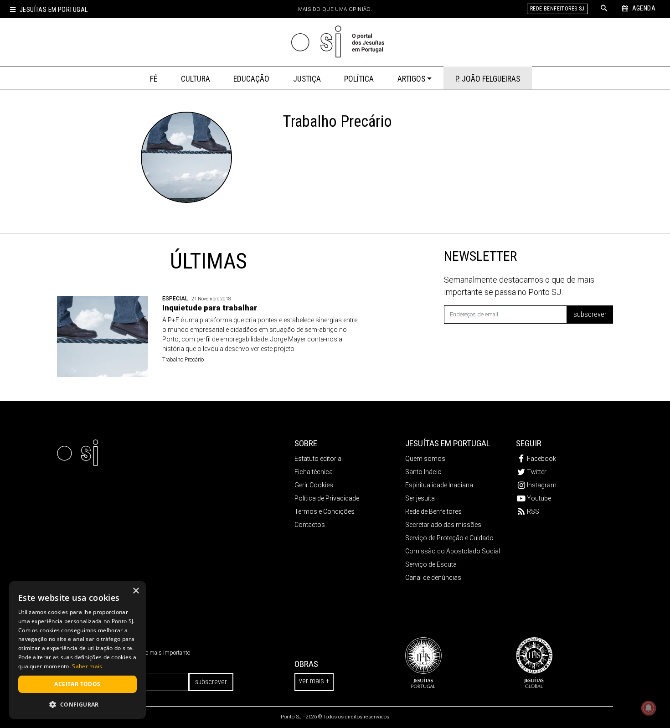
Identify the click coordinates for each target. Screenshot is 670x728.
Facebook (541, 458)
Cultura (195, 78)
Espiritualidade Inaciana (439, 485)
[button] (77, 704)
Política (359, 78)
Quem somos (425, 458)
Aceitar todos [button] (77, 684)
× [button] (135, 591)
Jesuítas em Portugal (54, 10)
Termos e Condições (324, 511)
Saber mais (87, 666)
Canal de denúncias (433, 577)
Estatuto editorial (318, 458)
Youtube (539, 498)
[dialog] (77, 650)
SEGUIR (528, 443)
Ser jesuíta (420, 498)
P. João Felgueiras (487, 78)
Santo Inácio (423, 471)
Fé (153, 78)
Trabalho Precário (183, 359)
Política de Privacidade (326, 498)
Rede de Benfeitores (433, 511)
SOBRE (305, 443)
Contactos (309, 524)
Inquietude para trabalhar (209, 307)
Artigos (411, 78)
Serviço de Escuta (431, 564)
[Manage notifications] (648, 708)
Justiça (307, 78)
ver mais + (314, 680)
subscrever (590, 314)
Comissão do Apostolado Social (452, 551)
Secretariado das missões (443, 524)
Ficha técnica (313, 471)
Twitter (536, 471)
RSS (533, 511)
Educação (251, 78)
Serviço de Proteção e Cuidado (449, 538)
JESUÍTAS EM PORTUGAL (447, 443)
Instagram (542, 485)
